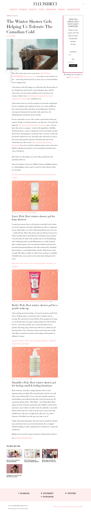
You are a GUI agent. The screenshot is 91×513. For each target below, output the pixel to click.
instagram (48, 496)
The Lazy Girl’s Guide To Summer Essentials (13, 460)
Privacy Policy (74, 77)
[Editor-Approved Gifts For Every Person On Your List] (50, 453)
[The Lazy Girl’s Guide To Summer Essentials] (14, 453)
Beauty (33, 9)
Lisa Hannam (11, 36)
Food (41, 9)
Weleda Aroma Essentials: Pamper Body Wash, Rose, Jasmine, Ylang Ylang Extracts (31, 301)
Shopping (51, 9)
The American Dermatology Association (32, 125)
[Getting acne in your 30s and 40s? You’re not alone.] (14, 468)
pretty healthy (17, 438)
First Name (73, 44)
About (54, 506)
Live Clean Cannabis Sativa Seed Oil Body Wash (23, 212)
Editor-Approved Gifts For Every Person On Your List (49, 460)
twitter (71, 493)
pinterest (48, 493)
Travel (61, 9)
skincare (30, 438)
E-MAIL (73, 59)
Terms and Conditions (68, 506)
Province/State (73, 51)
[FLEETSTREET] (45, 4)
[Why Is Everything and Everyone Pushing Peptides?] (32, 453)
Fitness (23, 9)
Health (13, 9)
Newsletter (73, 9)
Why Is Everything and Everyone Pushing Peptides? (31, 460)
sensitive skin (25, 438)
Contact (59, 506)
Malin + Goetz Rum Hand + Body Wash (21, 379)
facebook (24, 493)
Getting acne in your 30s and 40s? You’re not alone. (14, 475)
